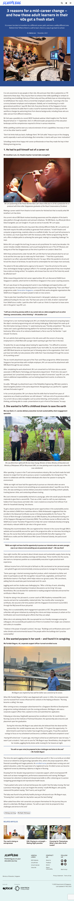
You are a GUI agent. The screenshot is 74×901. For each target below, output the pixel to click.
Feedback (48, 862)
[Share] (66, 3)
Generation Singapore (25, 290)
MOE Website (34, 860)
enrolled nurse (41, 763)
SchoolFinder (34, 862)
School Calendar (35, 865)
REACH (48, 865)
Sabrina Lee (32, 33)
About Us (48, 860)
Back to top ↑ (64, 869)
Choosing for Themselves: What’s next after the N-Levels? (59, 843)
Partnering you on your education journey (13, 860)
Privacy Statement (58, 876)
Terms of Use (67, 876)
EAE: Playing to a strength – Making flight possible (37, 842)
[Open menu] (70, 3)
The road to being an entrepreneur (11, 842)
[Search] (62, 3)
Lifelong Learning (10, 813)
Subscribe (33, 867)
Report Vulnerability (49, 868)
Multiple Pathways (24, 813)
